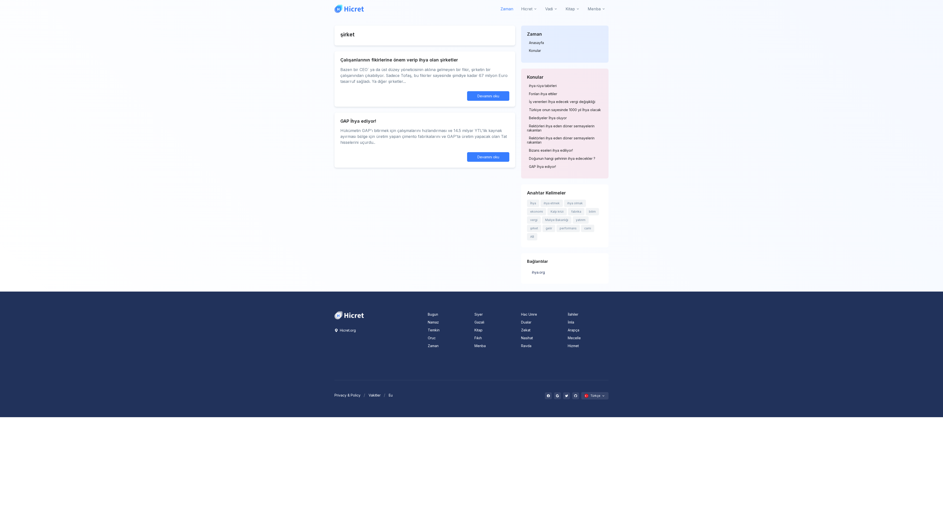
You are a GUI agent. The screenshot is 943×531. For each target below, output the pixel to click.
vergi (534, 220)
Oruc (432, 338)
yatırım (580, 220)
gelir (549, 228)
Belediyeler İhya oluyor (548, 118)
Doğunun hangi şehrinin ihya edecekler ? (562, 159)
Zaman (506, 8)
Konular (535, 51)
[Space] (349, 314)
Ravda (526, 346)
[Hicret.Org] (349, 9)
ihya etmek (552, 203)
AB (532, 236)
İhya (533, 203)
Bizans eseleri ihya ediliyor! (551, 150)
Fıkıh (478, 338)
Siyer (478, 314)
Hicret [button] (526, 8)
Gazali (479, 322)
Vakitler (375, 395)
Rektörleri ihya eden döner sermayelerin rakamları (561, 128)
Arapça (573, 330)
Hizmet (573, 346)
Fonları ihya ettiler (543, 94)
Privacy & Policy (347, 395)
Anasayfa (536, 43)
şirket (534, 228)
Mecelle (574, 338)
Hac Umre (529, 314)
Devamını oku (488, 96)
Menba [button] (594, 8)
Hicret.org (347, 330)
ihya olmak (575, 203)
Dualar (526, 322)
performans (568, 228)
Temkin (434, 330)
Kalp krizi (557, 211)
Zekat (525, 330)
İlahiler (573, 314)
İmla (571, 322)
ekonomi (536, 211)
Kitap (478, 330)
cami (587, 228)
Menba (480, 346)
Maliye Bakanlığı (556, 220)
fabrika (576, 211)
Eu (391, 395)
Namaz (433, 322)
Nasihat (527, 338)
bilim (592, 211)
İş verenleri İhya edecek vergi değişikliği (562, 102)
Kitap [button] (570, 8)
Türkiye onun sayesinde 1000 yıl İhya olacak (565, 110)
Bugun (433, 314)
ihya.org (538, 272)
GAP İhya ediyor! (542, 167)
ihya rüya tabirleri (543, 86)
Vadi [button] (549, 8)
